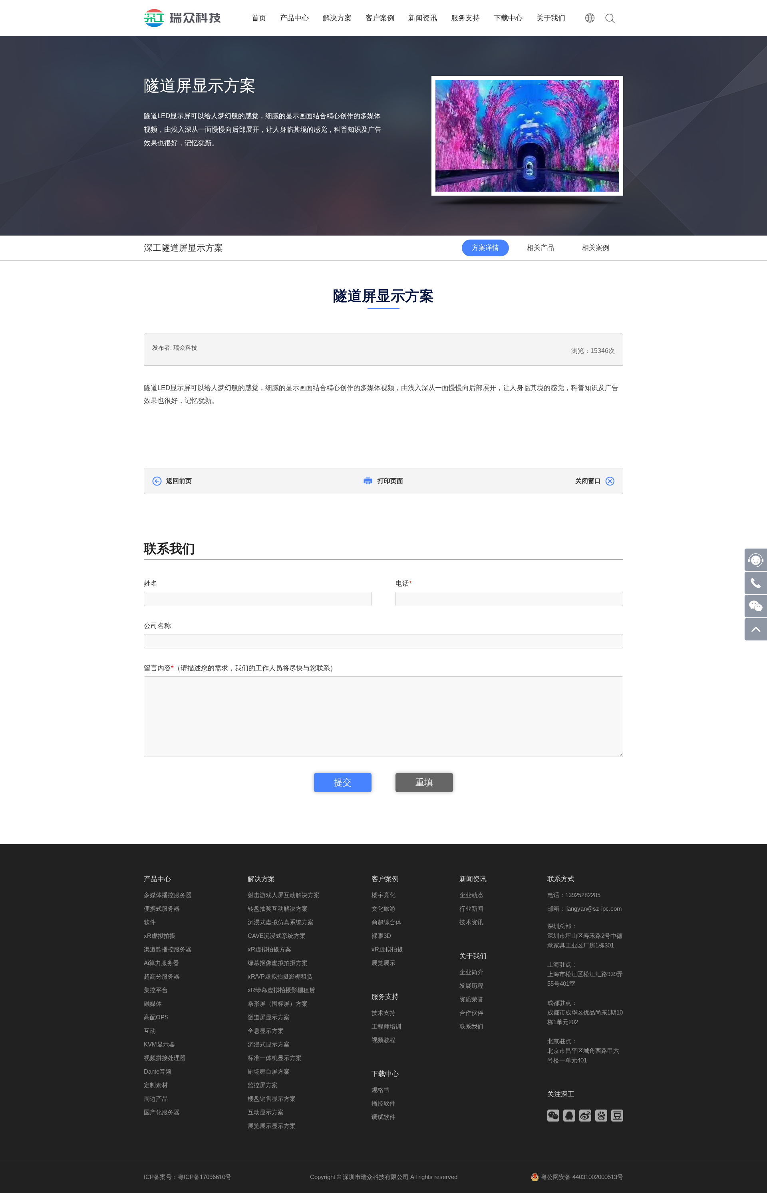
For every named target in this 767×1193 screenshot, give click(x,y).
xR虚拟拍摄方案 (269, 949)
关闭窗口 (588, 481)
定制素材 (156, 1085)
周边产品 (156, 1098)
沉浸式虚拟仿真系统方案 (281, 922)
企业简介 (471, 972)
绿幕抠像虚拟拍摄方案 (278, 962)
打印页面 (390, 481)
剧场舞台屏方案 (269, 1071)
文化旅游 (383, 908)
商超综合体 (386, 922)
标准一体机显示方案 (275, 1057)
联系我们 (471, 1026)
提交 (343, 782)
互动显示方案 (266, 1112)
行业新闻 (471, 908)
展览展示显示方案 (272, 1125)
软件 (150, 922)
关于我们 (473, 956)
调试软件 (383, 1117)
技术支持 (383, 1012)
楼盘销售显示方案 (272, 1098)
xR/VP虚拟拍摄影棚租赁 (280, 976)
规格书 (380, 1089)
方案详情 (485, 248)
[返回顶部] (756, 638)
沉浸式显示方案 (269, 1044)
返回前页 (179, 481)
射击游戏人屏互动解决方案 (284, 895)
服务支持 (385, 997)
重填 (424, 782)
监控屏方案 (263, 1085)
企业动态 (471, 895)
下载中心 (385, 1074)
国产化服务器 (162, 1112)
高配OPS (156, 1017)
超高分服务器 (162, 976)
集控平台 (156, 990)
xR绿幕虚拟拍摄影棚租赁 (281, 990)
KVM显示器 (159, 1044)
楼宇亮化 (383, 895)
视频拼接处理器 (165, 1057)
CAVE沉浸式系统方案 (277, 935)
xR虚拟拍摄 (159, 935)
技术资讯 (471, 922)
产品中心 (157, 879)
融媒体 (153, 1003)
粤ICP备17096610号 (204, 1176)
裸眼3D (381, 935)
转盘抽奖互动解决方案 (278, 908)
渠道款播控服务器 (168, 949)
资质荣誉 (471, 999)
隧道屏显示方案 (269, 1017)
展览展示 (383, 962)
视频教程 (383, 1039)
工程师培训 (386, 1026)
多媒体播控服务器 (168, 895)
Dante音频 (157, 1071)
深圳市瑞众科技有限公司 (376, 1176)
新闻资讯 (473, 879)
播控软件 (383, 1103)
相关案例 (595, 248)
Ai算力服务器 (161, 962)
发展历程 (471, 985)
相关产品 (540, 248)
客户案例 (385, 879)
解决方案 (261, 879)
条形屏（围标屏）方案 (278, 1003)
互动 (150, 1030)
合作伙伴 (471, 1012)
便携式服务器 (162, 908)
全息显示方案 (266, 1030)
